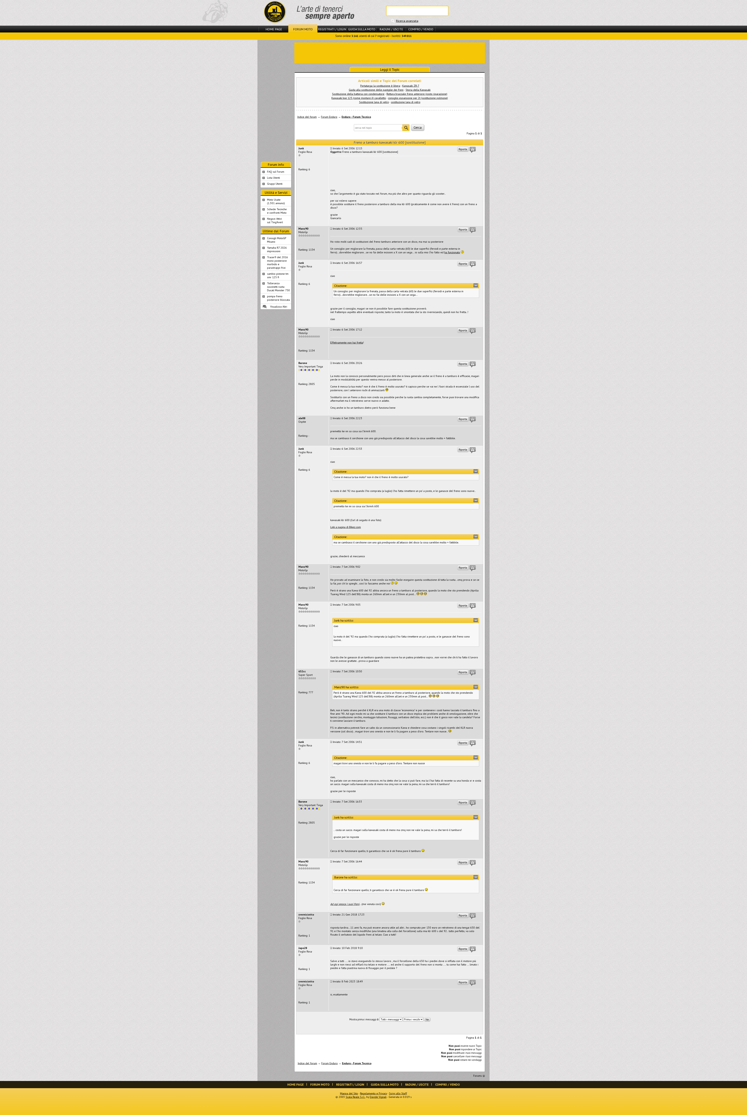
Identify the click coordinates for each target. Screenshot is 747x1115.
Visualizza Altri (278, 306)
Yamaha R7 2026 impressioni (277, 249)
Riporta (463, 149)
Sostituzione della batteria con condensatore (358, 94)
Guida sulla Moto (361, 29)
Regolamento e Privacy (373, 1093)
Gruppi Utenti (274, 183)
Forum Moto (303, 29)
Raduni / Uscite (391, 29)
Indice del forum (307, 117)
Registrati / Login (332, 29)
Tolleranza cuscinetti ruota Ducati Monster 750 (278, 287)
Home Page (274, 29)
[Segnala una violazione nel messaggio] (473, 150)
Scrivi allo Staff (398, 1093)
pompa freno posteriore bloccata (278, 298)
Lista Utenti (273, 177)
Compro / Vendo (420, 29)
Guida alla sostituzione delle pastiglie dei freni (376, 90)
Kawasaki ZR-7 (410, 85)
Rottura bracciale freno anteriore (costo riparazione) (417, 94)
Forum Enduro (329, 117)
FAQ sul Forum (275, 171)
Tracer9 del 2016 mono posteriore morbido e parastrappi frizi (277, 262)
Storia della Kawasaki (418, 90)
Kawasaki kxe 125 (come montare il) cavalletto (358, 98)
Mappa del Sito (349, 1093)
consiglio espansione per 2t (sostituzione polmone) (418, 98)
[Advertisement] (389, 52)
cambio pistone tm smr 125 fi (277, 275)
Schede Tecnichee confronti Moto (277, 210)
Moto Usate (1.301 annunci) (276, 201)
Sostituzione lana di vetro (374, 102)
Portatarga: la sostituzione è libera (380, 85)
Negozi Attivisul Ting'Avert (275, 220)
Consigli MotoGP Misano (276, 239)
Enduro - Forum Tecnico (356, 117)
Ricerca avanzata (407, 21)
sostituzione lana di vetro (405, 102)
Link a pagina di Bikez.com (345, 527)
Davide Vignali (378, 1097)
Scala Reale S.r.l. (355, 1097)
